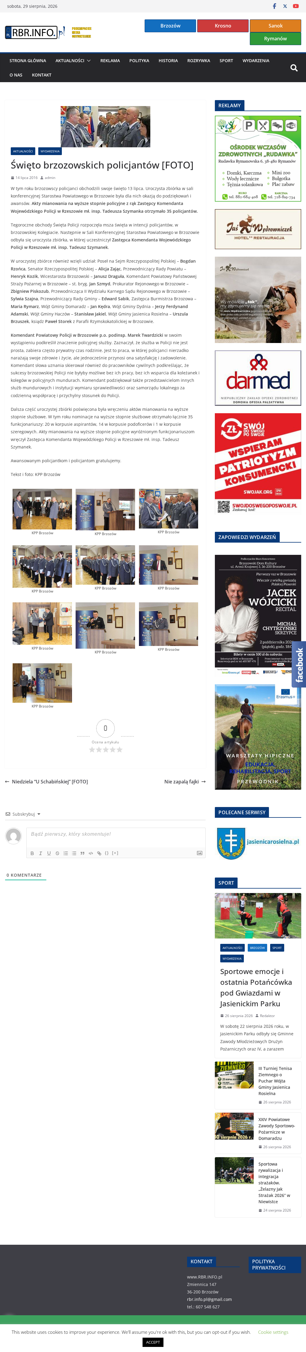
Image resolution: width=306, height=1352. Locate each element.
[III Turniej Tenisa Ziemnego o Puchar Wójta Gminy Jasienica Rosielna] (234, 1085)
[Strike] (57, 853)
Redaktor (267, 1015)
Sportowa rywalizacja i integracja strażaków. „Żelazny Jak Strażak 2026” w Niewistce (274, 1182)
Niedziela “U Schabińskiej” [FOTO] (50, 781)
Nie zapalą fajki (181, 781)
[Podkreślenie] (49, 853)
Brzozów (170, 25)
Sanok (276, 25)
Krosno (223, 25)
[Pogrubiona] (32, 853)
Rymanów (275, 38)
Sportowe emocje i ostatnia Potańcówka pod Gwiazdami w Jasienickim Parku (256, 987)
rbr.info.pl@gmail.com (209, 1299)
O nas (16, 75)
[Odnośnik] (99, 853)
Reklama (110, 60)
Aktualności (70, 60)
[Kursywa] (40, 853)
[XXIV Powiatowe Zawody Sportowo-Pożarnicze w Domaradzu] (234, 1133)
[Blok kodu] (91, 853)
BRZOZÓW (257, 948)
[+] (115, 853)
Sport (226, 60)
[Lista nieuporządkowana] (74, 853)
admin (50, 177)
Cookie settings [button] (273, 1332)
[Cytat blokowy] (82, 853)
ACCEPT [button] (153, 1342)
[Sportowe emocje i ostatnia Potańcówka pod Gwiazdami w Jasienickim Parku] (258, 915)
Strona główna (28, 60)
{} (107, 853)
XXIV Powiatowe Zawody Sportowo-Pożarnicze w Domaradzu (276, 1129)
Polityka (139, 60)
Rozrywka (198, 60)
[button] (87, 60)
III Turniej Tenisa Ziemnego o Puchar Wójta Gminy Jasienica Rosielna (275, 1080)
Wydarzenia (256, 60)
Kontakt (41, 75)
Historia (168, 60)
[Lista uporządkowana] (66, 853)
